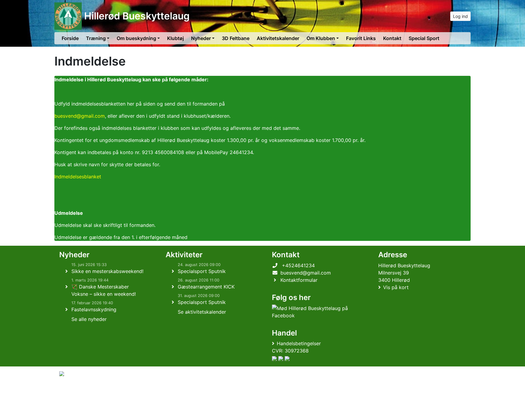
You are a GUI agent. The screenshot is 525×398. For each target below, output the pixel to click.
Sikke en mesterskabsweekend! (107, 271)
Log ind (460, 16)
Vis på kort (396, 287)
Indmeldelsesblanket (77, 177)
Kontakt (392, 38)
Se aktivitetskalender (202, 312)
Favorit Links (361, 38)
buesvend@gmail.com (79, 116)
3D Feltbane (235, 38)
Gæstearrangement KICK (206, 287)
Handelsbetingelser (299, 343)
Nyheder (201, 38)
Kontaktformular (298, 280)
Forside (70, 38)
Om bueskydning (136, 38)
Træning (96, 38)
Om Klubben (321, 38)
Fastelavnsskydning (93, 309)
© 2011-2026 (71, 390)
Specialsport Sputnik (202, 271)
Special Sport (424, 38)
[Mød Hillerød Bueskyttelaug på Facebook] (314, 312)
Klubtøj (175, 38)
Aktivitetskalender (278, 38)
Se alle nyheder (89, 319)
